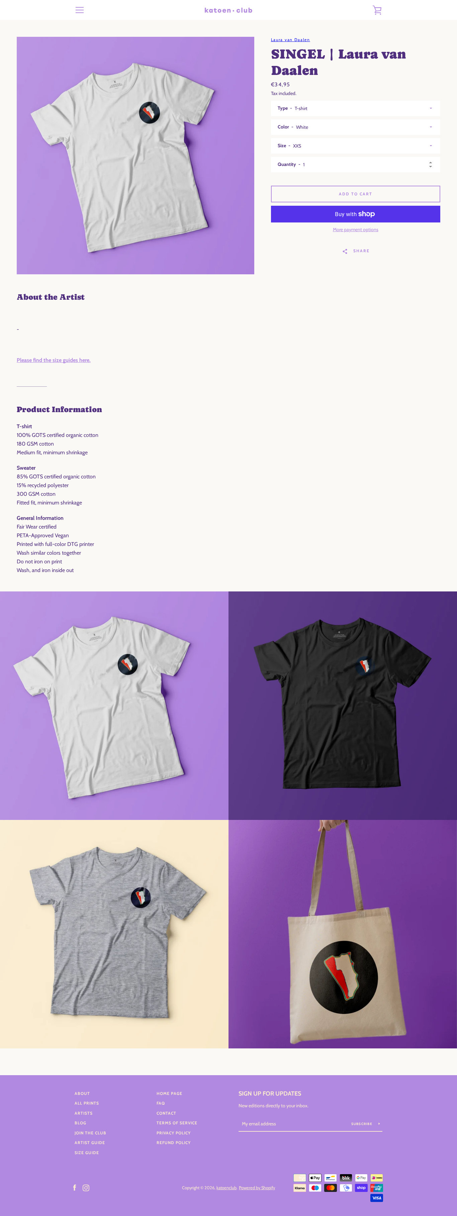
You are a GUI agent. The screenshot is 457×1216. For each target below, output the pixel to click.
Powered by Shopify (257, 1187)
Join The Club (90, 1132)
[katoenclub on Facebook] (74, 1187)
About (82, 1093)
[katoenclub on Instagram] (86, 1187)
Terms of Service (177, 1122)
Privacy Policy (174, 1132)
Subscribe (362, 1124)
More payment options (355, 229)
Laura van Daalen (290, 39)
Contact (166, 1113)
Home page (169, 1093)
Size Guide (87, 1152)
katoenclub (226, 1187)
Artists (84, 1113)
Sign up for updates (270, 1093)
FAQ (161, 1103)
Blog (80, 1122)
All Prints (87, 1103)
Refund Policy (174, 1142)
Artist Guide (90, 1142)
